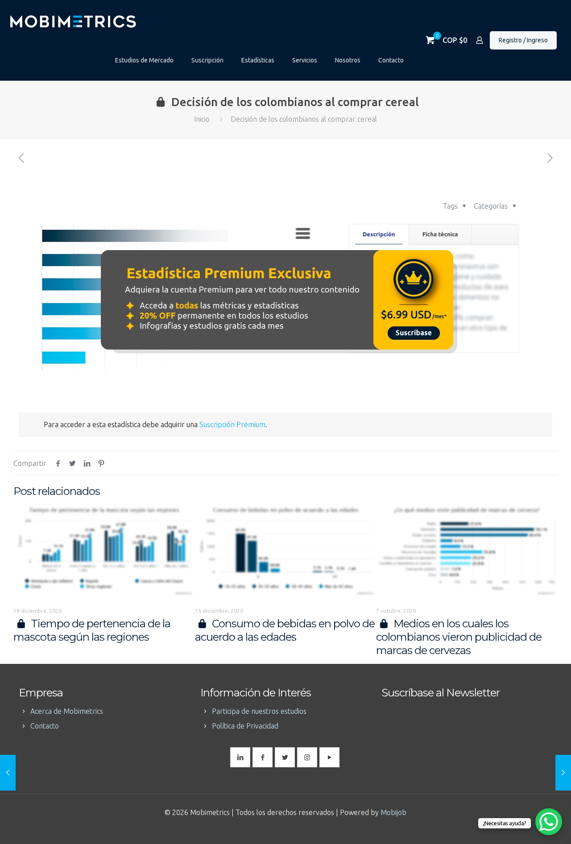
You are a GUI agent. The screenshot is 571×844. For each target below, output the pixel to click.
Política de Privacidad (245, 726)
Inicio (202, 119)
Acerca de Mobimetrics (66, 711)
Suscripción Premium (232, 424)
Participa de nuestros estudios (259, 711)
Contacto (44, 726)
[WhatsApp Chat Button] (548, 821)
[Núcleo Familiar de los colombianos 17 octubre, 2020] (563, 772)
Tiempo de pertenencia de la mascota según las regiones (91, 630)
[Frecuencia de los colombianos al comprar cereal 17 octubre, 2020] (8, 772)
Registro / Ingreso (523, 40)
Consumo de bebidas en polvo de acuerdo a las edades (285, 630)
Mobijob (393, 812)
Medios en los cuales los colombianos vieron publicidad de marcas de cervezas (459, 637)
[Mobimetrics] (72, 20)
